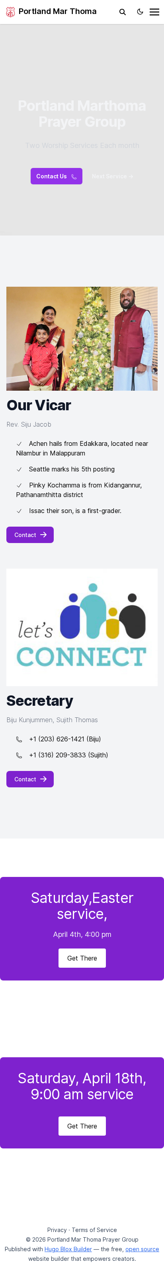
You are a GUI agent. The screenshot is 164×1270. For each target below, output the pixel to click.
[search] (123, 12)
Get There (82, 958)
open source (142, 1249)
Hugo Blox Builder (68, 1249)
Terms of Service (94, 1229)
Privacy (57, 1229)
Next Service (112, 176)
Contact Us (52, 176)
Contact (25, 534)
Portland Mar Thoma (57, 11)
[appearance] (140, 11)
